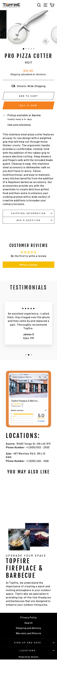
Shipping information (28, 213)
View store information (19, 124)
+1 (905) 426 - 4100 (37, 460)
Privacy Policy (28, 617)
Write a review (29, 264)
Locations (28, 650)
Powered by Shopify (28, 657)
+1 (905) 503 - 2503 (38, 447)
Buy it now (28, 105)
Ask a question (28, 220)
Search (28, 622)
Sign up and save (27, 642)
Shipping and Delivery (28, 628)
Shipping (15, 74)
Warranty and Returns (28, 633)
